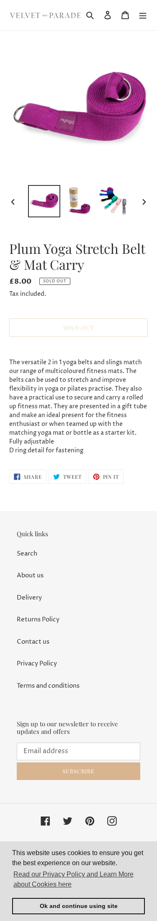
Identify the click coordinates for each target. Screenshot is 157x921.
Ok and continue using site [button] (79, 906)
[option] (44, 201)
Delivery (29, 597)
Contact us (33, 641)
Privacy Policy (37, 663)
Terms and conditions (48, 685)
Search (27, 553)
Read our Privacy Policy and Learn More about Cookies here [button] (73, 879)
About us (30, 575)
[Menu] (143, 15)
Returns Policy (38, 619)
